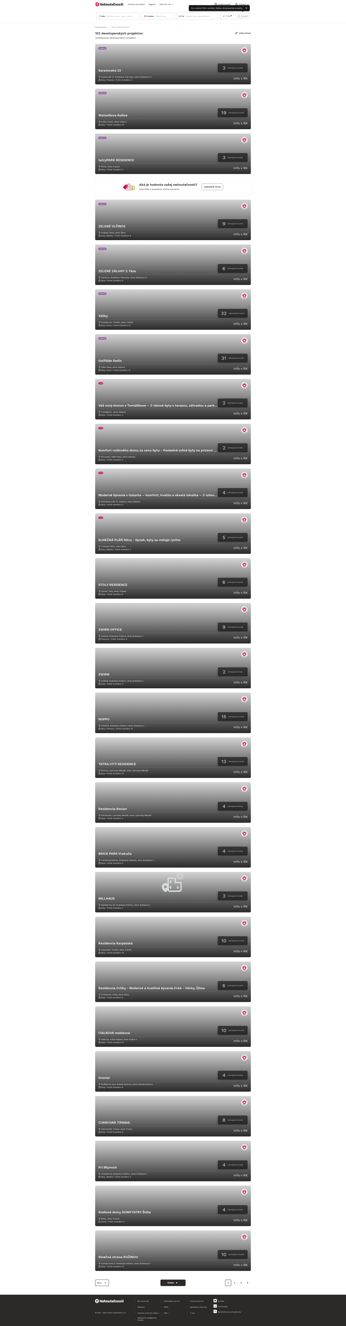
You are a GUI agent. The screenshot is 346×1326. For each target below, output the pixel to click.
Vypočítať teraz (212, 186)
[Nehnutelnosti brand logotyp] (109, 4)
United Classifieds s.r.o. (116, 1313)
